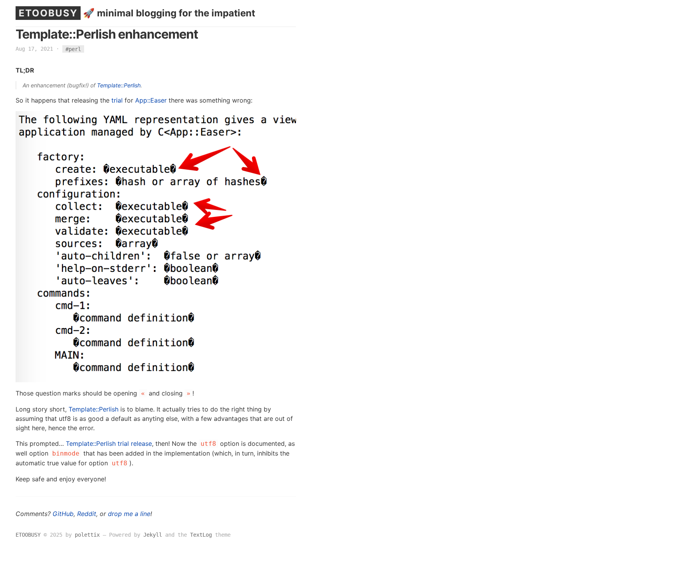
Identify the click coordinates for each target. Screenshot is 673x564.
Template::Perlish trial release (109, 443)
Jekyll (152, 535)
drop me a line (129, 514)
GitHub (63, 514)
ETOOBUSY (48, 13)
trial (117, 100)
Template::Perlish (119, 85)
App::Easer (151, 100)
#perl (73, 49)
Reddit (86, 514)
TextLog (201, 535)
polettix (87, 535)
